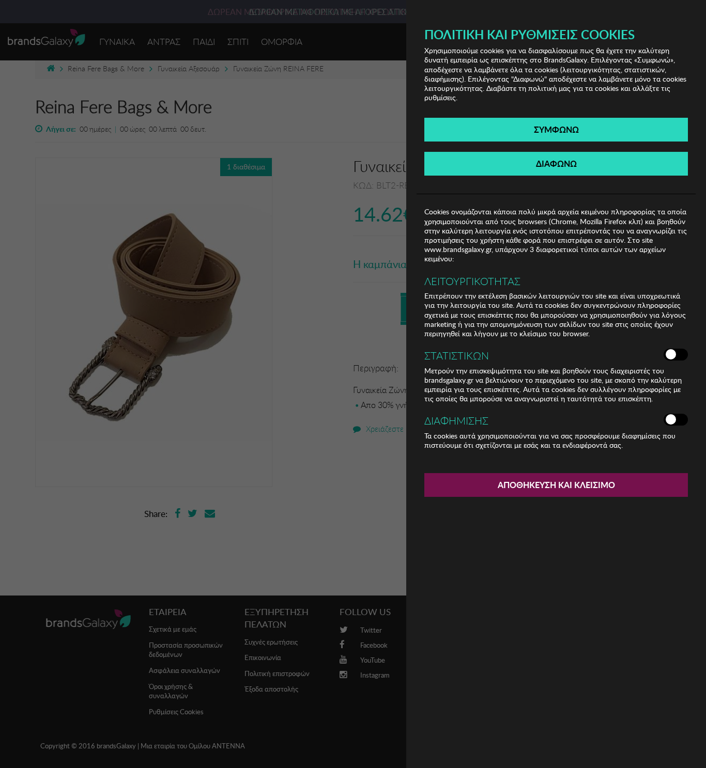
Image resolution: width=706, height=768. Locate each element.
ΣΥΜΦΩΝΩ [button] (556, 129)
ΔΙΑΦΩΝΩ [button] (556, 163)
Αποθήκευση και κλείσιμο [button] (556, 485)
